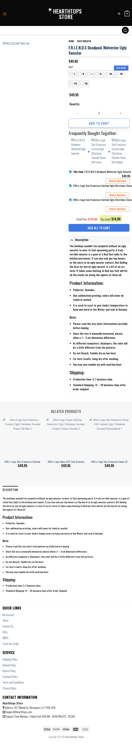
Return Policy (9, 671)
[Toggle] (72, 239)
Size (71, 67)
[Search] (119, 14)
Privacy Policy (9, 688)
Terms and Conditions (13, 682)
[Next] (129, 439)
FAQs (5, 632)
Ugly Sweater (84, 41)
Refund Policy (9, 665)
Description (81, 240)
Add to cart (99, 123)
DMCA (5, 638)
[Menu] (5, 14)
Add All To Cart (99, 228)
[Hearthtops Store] (66, 13)
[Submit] (125, 30)
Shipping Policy (10, 659)
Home (71, 41)
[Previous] (2, 439)
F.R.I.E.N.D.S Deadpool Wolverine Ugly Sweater (102, 172)
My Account (8, 615)
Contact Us (8, 626)
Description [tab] (10, 490)
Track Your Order (11, 644)
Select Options (117, 181)
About (5, 620)
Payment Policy (10, 677)
